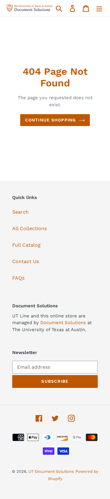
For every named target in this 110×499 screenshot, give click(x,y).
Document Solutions (63, 322)
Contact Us (25, 261)
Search (20, 212)
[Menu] (99, 8)
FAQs (18, 278)
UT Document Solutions (51, 471)
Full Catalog (26, 245)
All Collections (29, 228)
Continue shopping (50, 120)
